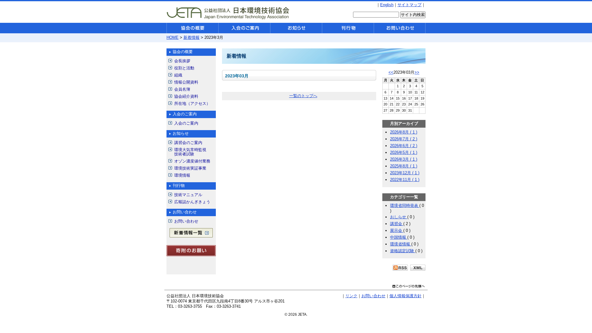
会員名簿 (182, 89)
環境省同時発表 (404, 205)
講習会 (396, 223)
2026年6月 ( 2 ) (403, 145)
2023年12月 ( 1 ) (404, 173)
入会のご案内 (186, 123)
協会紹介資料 (186, 96)
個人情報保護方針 (405, 296)
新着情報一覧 (191, 232)
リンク (351, 296)
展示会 (396, 230)
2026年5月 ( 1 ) (403, 152)
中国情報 (398, 237)
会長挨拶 (182, 61)
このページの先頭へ (409, 285)
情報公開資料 (186, 82)
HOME (172, 37)
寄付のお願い (191, 250)
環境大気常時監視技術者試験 (190, 151)
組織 (178, 75)
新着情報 (191, 37)
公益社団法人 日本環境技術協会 (228, 12)
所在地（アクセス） (192, 103)
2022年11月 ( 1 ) (404, 179)
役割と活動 (184, 68)
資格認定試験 (402, 251)
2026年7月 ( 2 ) (403, 139)
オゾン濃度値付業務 (192, 161)
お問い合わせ (186, 221)
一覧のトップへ (303, 95)
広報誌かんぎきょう (192, 201)
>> (416, 72)
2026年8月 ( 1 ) (403, 132)
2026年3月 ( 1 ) (403, 159)
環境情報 (182, 175)
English (386, 4)
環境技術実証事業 (190, 168)
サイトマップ (409, 4)
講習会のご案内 (188, 142)
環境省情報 (400, 244)
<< (390, 72)
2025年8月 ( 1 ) (403, 166)
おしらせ (398, 217)
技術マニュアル (188, 194)
